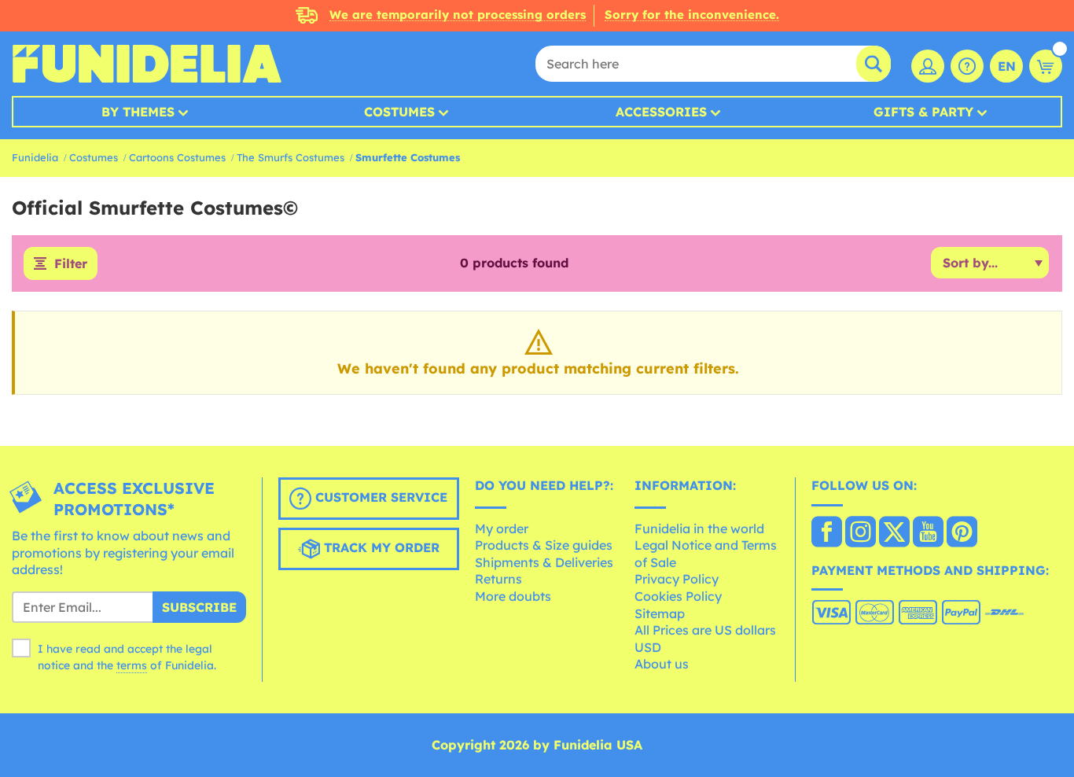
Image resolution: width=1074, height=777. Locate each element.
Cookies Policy (678, 596)
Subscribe (199, 607)
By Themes (138, 111)
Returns (498, 579)
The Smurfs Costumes (290, 157)
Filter (70, 263)
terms (131, 665)
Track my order (380, 547)
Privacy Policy (676, 579)
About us (661, 664)
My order (501, 528)
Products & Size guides (543, 545)
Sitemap (659, 613)
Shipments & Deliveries (544, 562)
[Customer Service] (967, 66)
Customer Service (379, 497)
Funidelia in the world (699, 528)
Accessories (661, 111)
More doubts (513, 596)
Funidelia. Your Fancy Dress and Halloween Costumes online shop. (146, 64)
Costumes (399, 111)
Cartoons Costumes (177, 157)
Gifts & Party (923, 111)
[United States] (826, 533)
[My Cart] (1045, 66)
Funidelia (35, 157)
